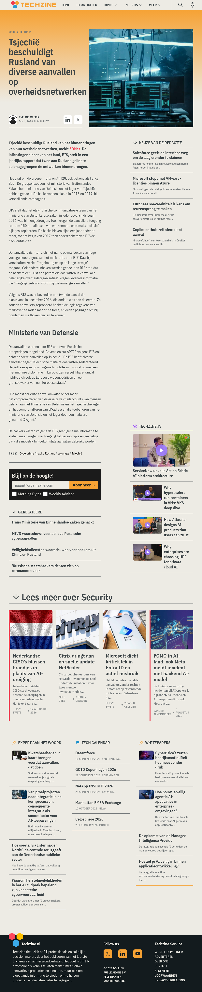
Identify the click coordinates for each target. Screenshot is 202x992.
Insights (131, 5)
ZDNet (74, 148)
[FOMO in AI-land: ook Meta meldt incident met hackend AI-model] (172, 629)
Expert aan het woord (39, 742)
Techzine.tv (150, 426)
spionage (63, 453)
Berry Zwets (17, 710)
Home (66, 5)
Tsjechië (77, 453)
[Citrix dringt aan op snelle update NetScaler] (77, 629)
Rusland (50, 453)
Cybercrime (27, 453)
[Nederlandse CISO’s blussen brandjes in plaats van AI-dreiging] (31, 629)
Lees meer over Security (67, 597)
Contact (161, 966)
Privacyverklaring (170, 980)
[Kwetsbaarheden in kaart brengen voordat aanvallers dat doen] (19, 767)
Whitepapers (157, 742)
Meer (153, 5)
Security (26, 32)
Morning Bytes (29, 493)
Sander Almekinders (162, 712)
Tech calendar (96, 742)
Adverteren (164, 956)
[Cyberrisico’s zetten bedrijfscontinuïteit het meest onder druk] (146, 767)
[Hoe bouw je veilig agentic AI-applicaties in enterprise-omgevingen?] (146, 808)
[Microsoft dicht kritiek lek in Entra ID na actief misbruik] (124, 629)
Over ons (161, 961)
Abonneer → (84, 485)
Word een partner (169, 952)
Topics (108, 5)
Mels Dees (62, 698)
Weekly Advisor (61, 493)
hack (39, 453)
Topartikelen (86, 5)
